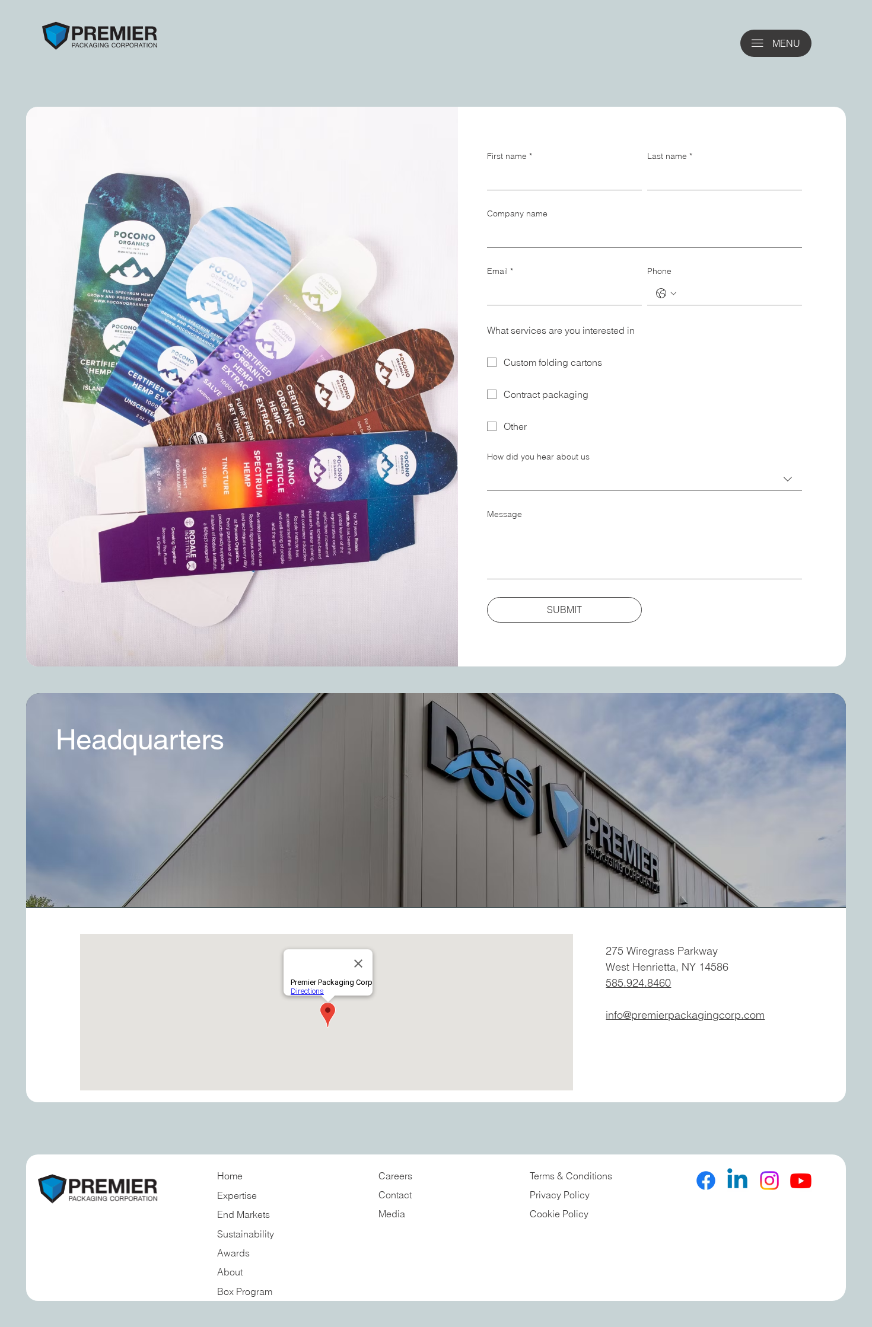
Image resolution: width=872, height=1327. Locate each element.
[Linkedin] (737, 1180)
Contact (395, 1195)
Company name (517, 213)
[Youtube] (800, 1180)
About (230, 1272)
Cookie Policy (559, 1214)
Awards (233, 1253)
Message (504, 514)
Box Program (244, 1291)
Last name (669, 156)
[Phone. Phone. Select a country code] (666, 293)
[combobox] (644, 478)
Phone (659, 271)
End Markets (243, 1214)
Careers (395, 1176)
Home (230, 1176)
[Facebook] (705, 1180)
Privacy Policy (560, 1195)
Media (391, 1214)
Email (500, 271)
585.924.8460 (638, 983)
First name (509, 156)
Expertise (237, 1195)
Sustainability (245, 1234)
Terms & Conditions (572, 1176)
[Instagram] (769, 1180)
